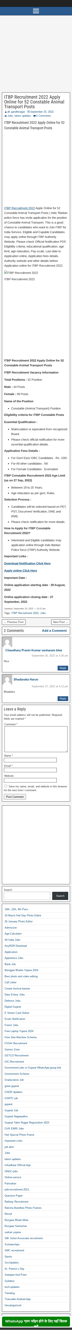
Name (8, 755)
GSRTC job (11, 1098)
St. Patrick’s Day (14, 1268)
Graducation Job (14, 1079)
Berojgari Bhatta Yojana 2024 (21, 970)
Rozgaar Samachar (16, 1226)
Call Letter (10, 982)
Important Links (14, 1140)
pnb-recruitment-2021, (17, 1189)
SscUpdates (12, 1262)
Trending (10, 1293)
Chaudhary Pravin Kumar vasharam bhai (33, 650)
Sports (8, 1256)
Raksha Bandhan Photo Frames (23, 1207)
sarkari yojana (13, 1232)
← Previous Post (14, 622)
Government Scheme (17, 1073)
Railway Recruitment (16, 1201)
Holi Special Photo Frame (19, 1134)
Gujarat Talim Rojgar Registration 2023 (27, 1122)
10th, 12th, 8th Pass (16, 909)
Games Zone (12, 1049)
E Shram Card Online (17, 1012)
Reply (63, 667)
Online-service (13, 1177)
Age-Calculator (13, 933)
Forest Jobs (11, 1025)
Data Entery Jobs (15, 994)
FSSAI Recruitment (16, 1043)
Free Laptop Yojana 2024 (19, 1031)
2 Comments (43, 115)
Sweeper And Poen (16, 1274)
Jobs (10, 115)
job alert (9, 1146)
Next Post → (60, 622)
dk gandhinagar (16, 111)
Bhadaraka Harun (26, 679)
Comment (10, 724)
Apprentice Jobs (14, 958)
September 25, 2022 (42, 111)
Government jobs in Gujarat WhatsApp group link (33, 1067)
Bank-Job (10, 964)
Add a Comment (54, 630)
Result (8, 1213)
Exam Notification (15, 1018)
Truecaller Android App (18, 1299)
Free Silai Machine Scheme (21, 1037)
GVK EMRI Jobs (14, 1128)
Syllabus (10, 1280)
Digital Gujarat (13, 1006)
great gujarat (12, 1086)
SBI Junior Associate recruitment (24, 1238)
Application (11, 952)
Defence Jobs (13, 1000)
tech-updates (12, 1286)
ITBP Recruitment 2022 (19, 208)
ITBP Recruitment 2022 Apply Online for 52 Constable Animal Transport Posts (34, 101)
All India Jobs (12, 939)
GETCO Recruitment (17, 1055)
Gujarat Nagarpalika (16, 1116)
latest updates (23, 115)
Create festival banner (17, 988)
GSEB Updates (13, 1092)
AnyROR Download (16, 945)
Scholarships (12, 1244)
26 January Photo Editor (19, 921)
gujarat (8, 1104)
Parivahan (10, 1183)
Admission (11, 927)
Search (8, 889)
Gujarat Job (11, 1110)
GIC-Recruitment (14, 1061)
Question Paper (14, 1195)
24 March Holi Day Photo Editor (23, 915)
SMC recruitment (14, 1250)
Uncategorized (13, 1305)
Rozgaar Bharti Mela (16, 1220)
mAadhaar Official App (18, 1165)
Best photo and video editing (21, 976)
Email (8, 765)
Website (9, 775)
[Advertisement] (36, 55)
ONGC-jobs (11, 1171)
